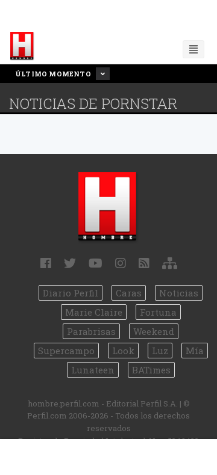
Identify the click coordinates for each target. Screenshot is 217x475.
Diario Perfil (70, 293)
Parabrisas (91, 331)
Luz (160, 351)
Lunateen (93, 370)
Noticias (178, 293)
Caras (129, 293)
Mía (195, 351)
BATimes (151, 370)
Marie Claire (93, 312)
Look (123, 351)
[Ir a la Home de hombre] (22, 46)
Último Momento (54, 73)
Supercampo (66, 351)
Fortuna (158, 312)
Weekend (153, 331)
